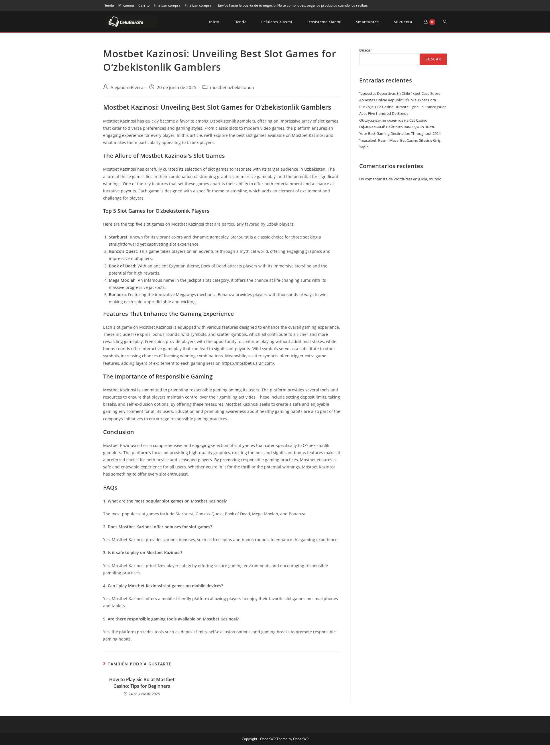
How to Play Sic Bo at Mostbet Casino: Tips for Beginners (141, 682)
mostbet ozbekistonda (232, 87)
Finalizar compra (167, 5)
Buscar (365, 50)
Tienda (108, 5)
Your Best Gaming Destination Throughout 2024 (400, 133)
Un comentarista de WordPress (385, 179)
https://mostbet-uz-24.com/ (248, 363)
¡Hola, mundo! (430, 179)
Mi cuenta (126, 5)
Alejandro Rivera (127, 87)
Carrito (144, 5)
